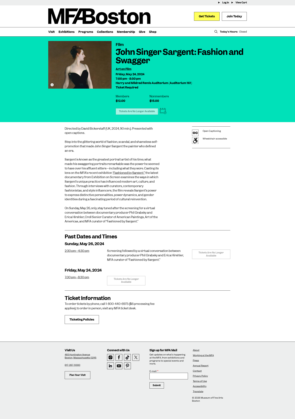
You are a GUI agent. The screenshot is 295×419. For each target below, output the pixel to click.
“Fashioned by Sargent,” (129, 173)
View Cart (241, 2)
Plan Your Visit (77, 375)
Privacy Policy (200, 376)
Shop (152, 32)
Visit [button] (51, 32)
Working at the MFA (203, 355)
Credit (52, 85)
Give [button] (142, 32)
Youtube (119, 365)
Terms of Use (200, 381)
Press (196, 360)
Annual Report (200, 365)
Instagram (110, 357)
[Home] (99, 16)
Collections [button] (105, 32)
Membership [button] (126, 32)
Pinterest (127, 365)
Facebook (119, 357)
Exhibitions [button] (67, 32)
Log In (225, 2)
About (196, 350)
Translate (198, 391)
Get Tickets (207, 16)
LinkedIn (110, 365)
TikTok (127, 357)
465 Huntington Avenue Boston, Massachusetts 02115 (80, 356)
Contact (197, 371)
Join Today (234, 16)
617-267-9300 (72, 365)
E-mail (153, 371)
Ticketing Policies (81, 319)
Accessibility (199, 386)
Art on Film (123, 69)
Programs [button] (85, 32)
